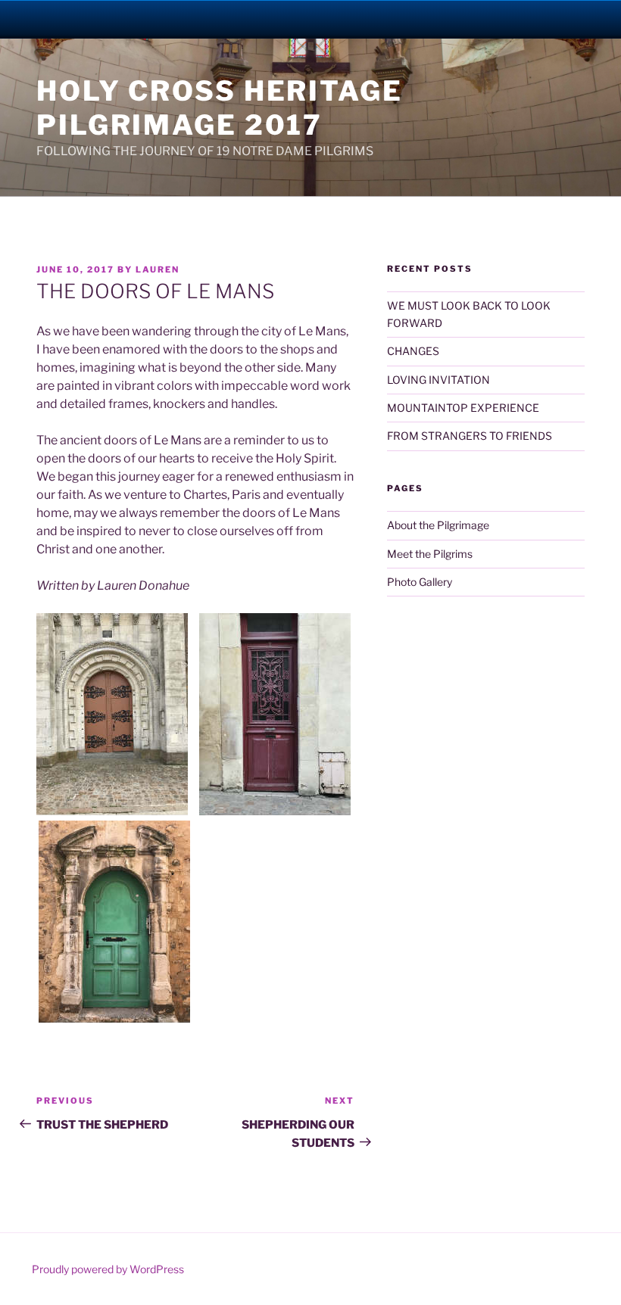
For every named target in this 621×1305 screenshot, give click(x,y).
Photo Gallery (419, 581)
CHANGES (413, 350)
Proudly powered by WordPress (108, 1269)
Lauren (157, 269)
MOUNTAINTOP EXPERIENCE (463, 407)
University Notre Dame (138, 19)
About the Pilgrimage (438, 525)
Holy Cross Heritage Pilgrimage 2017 (219, 108)
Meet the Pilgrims (430, 553)
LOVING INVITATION (438, 379)
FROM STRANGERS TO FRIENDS (469, 435)
